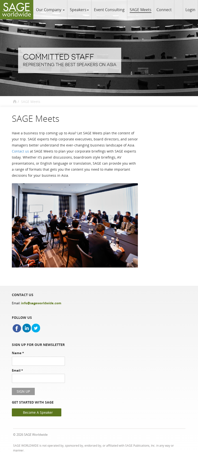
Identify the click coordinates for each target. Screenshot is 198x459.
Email (17, 370)
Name (18, 353)
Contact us (20, 151)
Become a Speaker (38, 412)
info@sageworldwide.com (41, 303)
